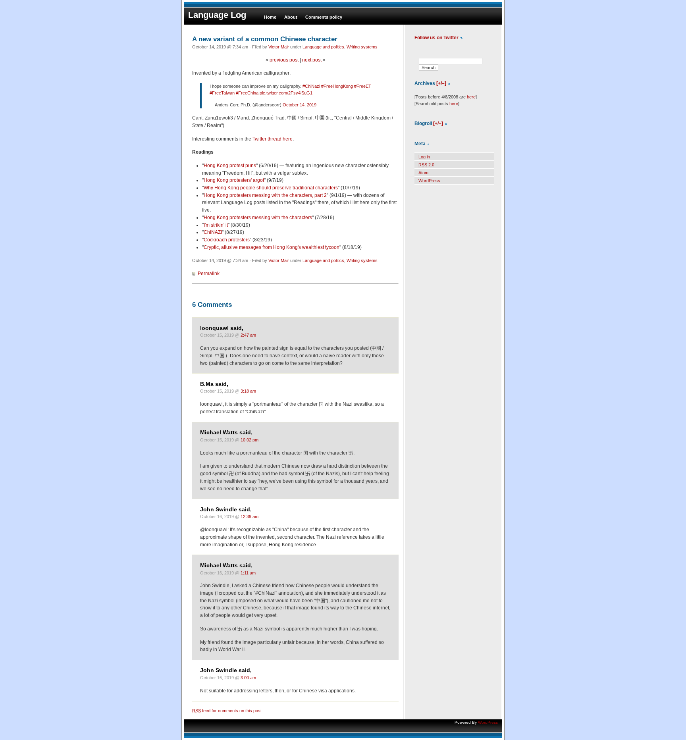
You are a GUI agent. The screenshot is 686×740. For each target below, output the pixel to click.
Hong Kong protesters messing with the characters (258, 217)
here (471, 96)
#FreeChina (247, 93)
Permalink (209, 273)
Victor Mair (278, 46)
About (290, 17)
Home (270, 17)
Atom (423, 172)
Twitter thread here (272, 139)
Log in (424, 156)
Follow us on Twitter (436, 37)
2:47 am (248, 335)
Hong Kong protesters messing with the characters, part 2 (265, 195)
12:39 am (249, 516)
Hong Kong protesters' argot (234, 180)
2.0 (426, 164)
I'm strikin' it (216, 225)
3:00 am (248, 677)
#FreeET (362, 86)
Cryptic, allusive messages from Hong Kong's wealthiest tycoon (271, 247)
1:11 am (248, 572)
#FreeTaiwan (222, 93)
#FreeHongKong (337, 86)
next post (312, 60)
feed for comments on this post (227, 710)
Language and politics (323, 46)
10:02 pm (249, 439)
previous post (284, 60)
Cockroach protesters (227, 240)
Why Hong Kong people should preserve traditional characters (271, 188)
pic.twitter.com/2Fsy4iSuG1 (286, 93)
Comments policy (323, 17)
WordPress (429, 180)
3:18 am (248, 391)
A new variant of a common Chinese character (264, 39)
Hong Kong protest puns (230, 165)
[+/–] (441, 83)
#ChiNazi (311, 86)
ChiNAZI (213, 232)
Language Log (217, 15)
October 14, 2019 (299, 104)
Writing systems (362, 46)
